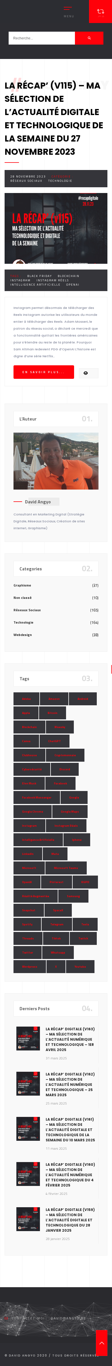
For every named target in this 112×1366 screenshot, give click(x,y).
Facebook (60, 783)
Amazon (54, 699)
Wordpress (29, 966)
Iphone (77, 840)
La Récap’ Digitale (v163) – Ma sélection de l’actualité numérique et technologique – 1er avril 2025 (70, 1039)
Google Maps (70, 811)
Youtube (80, 966)
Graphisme (22, 585)
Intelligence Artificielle (35, 284)
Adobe (26, 699)
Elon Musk (29, 783)
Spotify (27, 924)
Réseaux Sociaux (26, 181)
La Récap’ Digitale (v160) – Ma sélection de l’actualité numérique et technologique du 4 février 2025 (70, 1175)
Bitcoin (52, 713)
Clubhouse (29, 755)
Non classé (22, 597)
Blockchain (69, 276)
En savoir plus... (43, 372)
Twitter (27, 952)
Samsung (73, 896)
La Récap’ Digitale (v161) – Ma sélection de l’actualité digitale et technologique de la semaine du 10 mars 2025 (70, 1130)
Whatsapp (58, 952)
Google (74, 797)
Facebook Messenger (36, 797)
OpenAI (73, 284)
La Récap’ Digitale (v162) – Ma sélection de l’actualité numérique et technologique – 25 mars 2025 (70, 1084)
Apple (26, 713)
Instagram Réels (52, 280)
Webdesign (22, 634)
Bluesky (60, 727)
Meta (55, 854)
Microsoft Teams (66, 868)
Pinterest (56, 882)
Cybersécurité (32, 769)
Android (83, 699)
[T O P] (101, 1343)
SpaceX (58, 910)
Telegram (56, 924)
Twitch (83, 938)
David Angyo (38, 501)
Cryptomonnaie (65, 755)
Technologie (60, 181)
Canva (26, 741)
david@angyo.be (68, 1318)
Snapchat (28, 910)
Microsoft (29, 868)
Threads (28, 938)
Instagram (20, 280)
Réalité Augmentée (35, 896)
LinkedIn (28, 854)
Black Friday (39, 276)
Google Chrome (32, 811)
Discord (64, 769)
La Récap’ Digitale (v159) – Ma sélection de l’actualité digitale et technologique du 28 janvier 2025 (70, 1220)
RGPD (85, 882)
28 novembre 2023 (28, 176)
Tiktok (56, 938)
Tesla (85, 924)
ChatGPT (54, 741)
